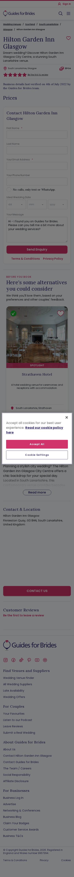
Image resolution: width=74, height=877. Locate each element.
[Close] (66, 417)
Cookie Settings (37, 455)
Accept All (37, 444)
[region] (37, 438)
